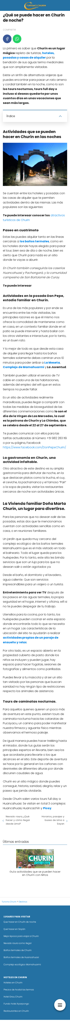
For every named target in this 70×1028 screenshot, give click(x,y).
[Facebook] (7, 39)
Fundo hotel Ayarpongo (16, 1003)
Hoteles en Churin (13, 982)
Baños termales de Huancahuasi (21, 957)
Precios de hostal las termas (19, 989)
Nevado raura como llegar (18, 943)
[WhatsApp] (17, 39)
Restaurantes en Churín (16, 1010)
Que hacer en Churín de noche (20, 921)
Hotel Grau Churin (13, 996)
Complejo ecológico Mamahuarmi (22, 964)
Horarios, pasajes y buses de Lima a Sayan (53, 820)
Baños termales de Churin (18, 950)
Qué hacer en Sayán (14, 929)
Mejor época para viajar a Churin (21, 936)
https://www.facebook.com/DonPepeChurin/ (34, 447)
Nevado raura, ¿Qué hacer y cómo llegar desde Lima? (18, 820)
